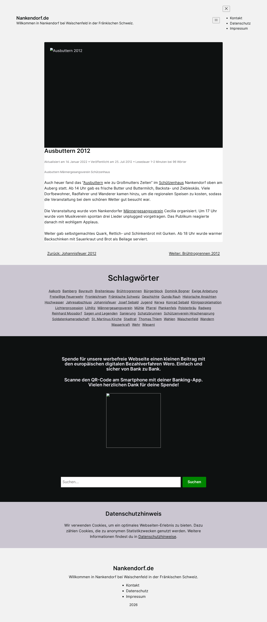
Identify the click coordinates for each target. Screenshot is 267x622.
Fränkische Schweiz (124, 297)
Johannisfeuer (105, 302)
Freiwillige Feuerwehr (66, 297)
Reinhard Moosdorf (67, 313)
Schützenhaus (100, 172)
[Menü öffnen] (216, 20)
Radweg (204, 308)
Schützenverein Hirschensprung (189, 313)
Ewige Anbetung (205, 291)
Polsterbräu (187, 308)
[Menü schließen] (226, 9)
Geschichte (150, 297)
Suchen (194, 482)
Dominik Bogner (177, 291)
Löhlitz (90, 308)
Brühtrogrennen (129, 291)
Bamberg (69, 291)
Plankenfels (167, 308)
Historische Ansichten (200, 297)
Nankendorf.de (32, 18)
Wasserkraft (120, 325)
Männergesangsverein (75, 172)
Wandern (207, 319)
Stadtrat (130, 319)
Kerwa (159, 302)
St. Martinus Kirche (107, 319)
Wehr (136, 325)
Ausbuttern (51, 172)
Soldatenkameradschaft (71, 319)
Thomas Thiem (150, 319)
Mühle (139, 308)
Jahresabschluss (79, 302)
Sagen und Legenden (101, 313)
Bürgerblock (153, 291)
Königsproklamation (206, 302)
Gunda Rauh (171, 297)
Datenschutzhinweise (157, 536)
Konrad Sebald (177, 302)
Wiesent (148, 325)
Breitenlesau (105, 291)
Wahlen (169, 319)
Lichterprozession (69, 308)
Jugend (146, 302)
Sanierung (128, 313)
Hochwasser (54, 302)
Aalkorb (54, 291)
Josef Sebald (128, 302)
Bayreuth (86, 291)
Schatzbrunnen (150, 313)
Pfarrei (151, 308)
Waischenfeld (187, 319)
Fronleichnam (96, 297)
